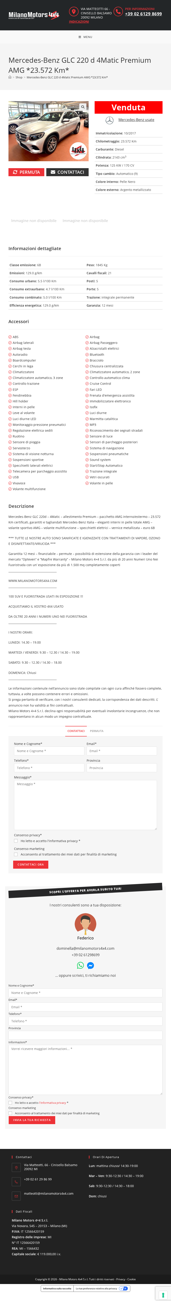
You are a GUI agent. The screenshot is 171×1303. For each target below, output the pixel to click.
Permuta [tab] (97, 731)
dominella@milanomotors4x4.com (85, 948)
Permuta (30, 172)
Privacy (120, 1279)
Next (160, 221)
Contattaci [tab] (76, 731)
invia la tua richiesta (32, 1120)
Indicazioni (79, 21)
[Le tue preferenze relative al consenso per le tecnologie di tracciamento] (163, 1295)
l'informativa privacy (62, 841)
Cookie (131, 1279)
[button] (82, 107)
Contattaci (70, 172)
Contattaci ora (31, 864)
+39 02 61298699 (86, 954)
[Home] (9, 77)
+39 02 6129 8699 (143, 14)
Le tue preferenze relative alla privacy (96, 1288)
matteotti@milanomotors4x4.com (48, 1193)
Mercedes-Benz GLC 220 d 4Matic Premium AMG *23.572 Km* (67, 77)
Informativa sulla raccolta (57, 1288)
